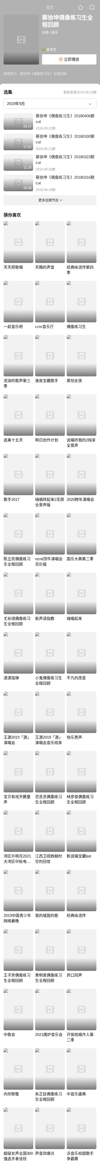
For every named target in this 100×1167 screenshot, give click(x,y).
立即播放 (71, 59)
